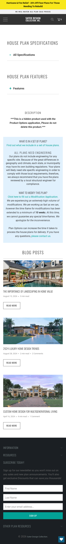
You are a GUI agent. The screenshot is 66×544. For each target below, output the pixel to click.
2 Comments (37, 353)
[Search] (52, 19)
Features (18, 88)
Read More (11, 305)
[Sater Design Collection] (33, 19)
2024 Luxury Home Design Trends (21, 349)
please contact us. (41, 236)
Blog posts (33, 252)
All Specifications (24, 54)
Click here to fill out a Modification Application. (33, 194)
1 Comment (35, 416)
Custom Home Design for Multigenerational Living (30, 411)
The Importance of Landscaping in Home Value (28, 291)
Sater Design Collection (37, 537)
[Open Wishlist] (61, 539)
